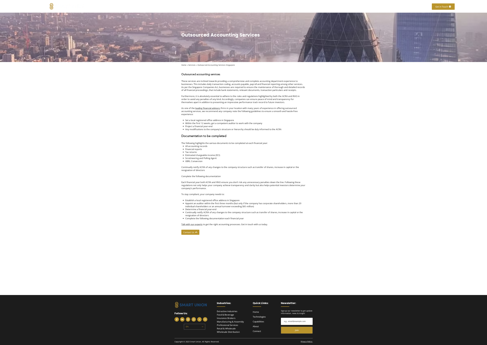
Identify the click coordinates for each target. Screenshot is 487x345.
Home (256, 311)
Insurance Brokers (226, 318)
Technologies (259, 316)
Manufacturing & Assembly (230, 321)
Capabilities (258, 321)
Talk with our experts (192, 224)
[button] (338, 6)
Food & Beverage (225, 314)
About (256, 326)
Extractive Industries (227, 311)
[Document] (177, 319)
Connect (257, 331)
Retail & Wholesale (226, 328)
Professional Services (227, 325)
